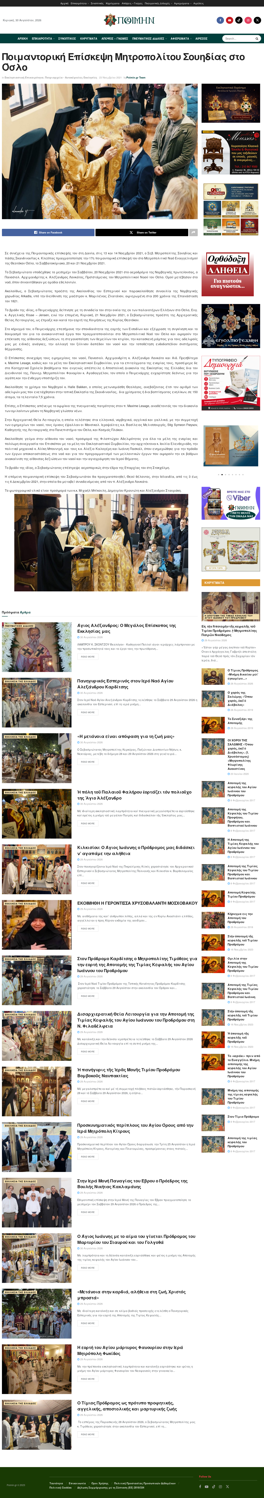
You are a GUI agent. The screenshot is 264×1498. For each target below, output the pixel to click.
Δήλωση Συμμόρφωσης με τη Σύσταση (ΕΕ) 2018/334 (110, 1487)
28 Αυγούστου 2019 (241, 710)
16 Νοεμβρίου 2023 (241, 949)
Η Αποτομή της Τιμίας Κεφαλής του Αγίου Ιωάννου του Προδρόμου (229, 616)
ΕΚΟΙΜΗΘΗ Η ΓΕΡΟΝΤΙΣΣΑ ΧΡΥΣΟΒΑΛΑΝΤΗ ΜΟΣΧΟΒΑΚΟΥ (137, 903)
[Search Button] (257, 38)
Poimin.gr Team (136, 77)
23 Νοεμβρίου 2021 (110, 77)
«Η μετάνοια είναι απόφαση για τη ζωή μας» (126, 736)
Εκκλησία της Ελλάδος (20, 681)
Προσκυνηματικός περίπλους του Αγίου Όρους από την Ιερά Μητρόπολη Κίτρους (135, 1128)
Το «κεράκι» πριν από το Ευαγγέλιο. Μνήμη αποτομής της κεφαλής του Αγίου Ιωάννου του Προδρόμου (244, 1066)
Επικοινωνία (77, 1483)
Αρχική (64, 3)
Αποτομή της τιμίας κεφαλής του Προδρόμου (242, 1142)
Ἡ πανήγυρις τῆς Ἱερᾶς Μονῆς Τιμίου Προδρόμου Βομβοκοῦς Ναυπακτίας (128, 1072)
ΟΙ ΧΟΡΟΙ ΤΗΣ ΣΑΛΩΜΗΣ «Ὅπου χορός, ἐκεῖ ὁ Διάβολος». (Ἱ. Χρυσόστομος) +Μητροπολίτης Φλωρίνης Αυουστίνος (240, 754)
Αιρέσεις (198, 3)
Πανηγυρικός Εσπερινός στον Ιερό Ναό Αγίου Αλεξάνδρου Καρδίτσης (125, 684)
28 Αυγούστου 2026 (241, 683)
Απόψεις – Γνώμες (132, 3)
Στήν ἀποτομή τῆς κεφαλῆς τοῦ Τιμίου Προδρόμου (243, 940)
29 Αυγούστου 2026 (91, 859)
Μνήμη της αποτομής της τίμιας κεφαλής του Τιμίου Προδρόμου (243, 1096)
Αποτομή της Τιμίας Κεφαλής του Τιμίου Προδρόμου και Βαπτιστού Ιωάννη (243, 991)
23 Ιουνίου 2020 (239, 774)
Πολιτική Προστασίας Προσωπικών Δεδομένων (144, 1483)
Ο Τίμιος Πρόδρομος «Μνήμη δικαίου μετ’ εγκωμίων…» (243, 674)
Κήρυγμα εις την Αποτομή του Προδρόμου (240, 918)
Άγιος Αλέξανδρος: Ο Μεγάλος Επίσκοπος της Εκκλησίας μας (126, 628)
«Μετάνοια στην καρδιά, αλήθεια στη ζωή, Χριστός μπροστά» (131, 1295)
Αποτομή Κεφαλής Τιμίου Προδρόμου (241, 894)
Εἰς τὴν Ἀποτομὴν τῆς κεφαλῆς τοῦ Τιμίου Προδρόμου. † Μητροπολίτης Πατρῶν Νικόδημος (229, 630)
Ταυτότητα (56, 1483)
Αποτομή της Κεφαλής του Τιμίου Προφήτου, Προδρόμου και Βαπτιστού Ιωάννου (243, 817)
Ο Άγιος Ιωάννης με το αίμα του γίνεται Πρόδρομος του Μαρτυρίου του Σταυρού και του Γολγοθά (136, 1239)
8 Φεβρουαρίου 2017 (242, 800)
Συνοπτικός (97, 3)
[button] (218, 474)
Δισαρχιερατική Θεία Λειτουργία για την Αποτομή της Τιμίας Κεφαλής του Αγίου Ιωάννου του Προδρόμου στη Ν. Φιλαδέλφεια (136, 1020)
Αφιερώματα (181, 3)
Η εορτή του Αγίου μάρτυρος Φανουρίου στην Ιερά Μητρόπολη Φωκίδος (130, 1350)
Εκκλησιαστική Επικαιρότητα (24, 77)
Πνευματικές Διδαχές (157, 3)
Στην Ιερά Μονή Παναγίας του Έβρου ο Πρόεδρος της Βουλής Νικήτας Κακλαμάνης (132, 1184)
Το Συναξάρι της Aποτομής (240, 721)
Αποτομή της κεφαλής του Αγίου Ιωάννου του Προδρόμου (242, 789)
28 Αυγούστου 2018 (241, 927)
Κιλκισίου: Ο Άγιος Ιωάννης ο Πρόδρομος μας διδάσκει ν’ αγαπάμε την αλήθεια (136, 850)
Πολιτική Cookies (60, 1487)
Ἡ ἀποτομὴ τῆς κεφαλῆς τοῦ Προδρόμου (238, 1037)
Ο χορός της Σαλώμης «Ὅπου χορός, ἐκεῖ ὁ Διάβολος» (240, 698)
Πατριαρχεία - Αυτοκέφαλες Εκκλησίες (71, 77)
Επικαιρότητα (79, 3)
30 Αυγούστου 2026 (91, 637)
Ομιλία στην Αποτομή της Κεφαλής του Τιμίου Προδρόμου (243, 964)
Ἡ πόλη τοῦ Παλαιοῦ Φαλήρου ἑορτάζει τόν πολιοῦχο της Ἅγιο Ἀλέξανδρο (134, 795)
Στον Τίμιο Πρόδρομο (243, 1116)
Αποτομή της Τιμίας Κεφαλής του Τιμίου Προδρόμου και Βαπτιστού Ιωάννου (243, 872)
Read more (88, 656)
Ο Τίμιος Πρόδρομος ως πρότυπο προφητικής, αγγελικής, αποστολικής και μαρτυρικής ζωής (127, 1406)
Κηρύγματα (112, 3)
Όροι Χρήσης (99, 1483)
